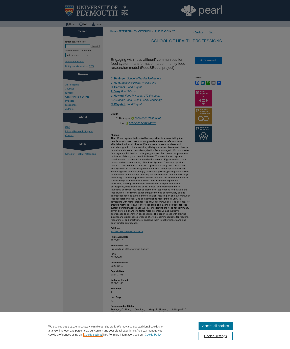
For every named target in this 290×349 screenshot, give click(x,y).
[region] (145, 330)
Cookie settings (93, 334)
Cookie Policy (153, 334)
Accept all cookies (215, 326)
